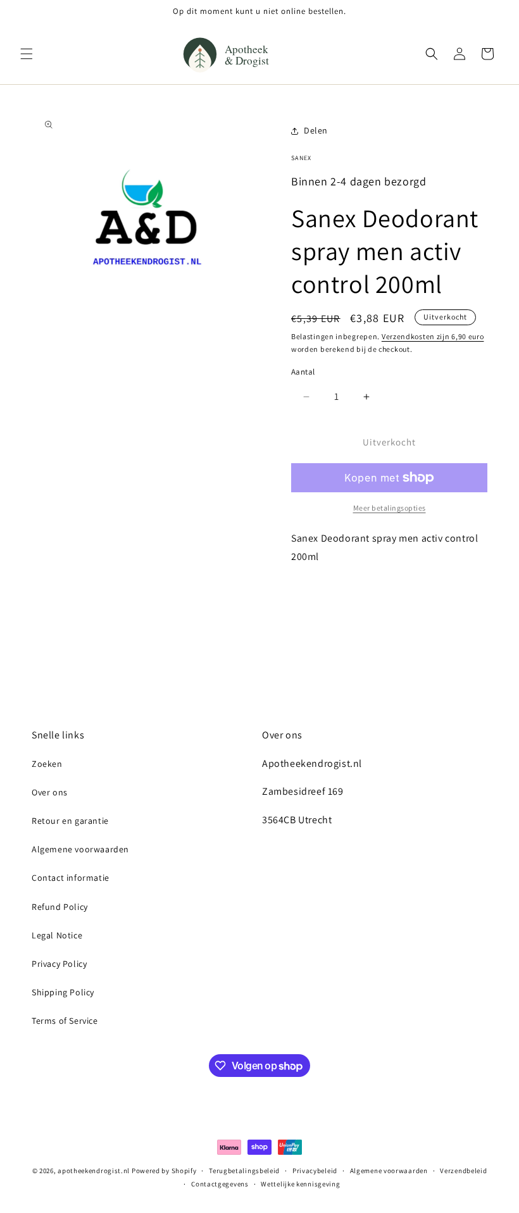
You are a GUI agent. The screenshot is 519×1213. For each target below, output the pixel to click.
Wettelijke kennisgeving (300, 1183)
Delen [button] (316, 130)
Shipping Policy (63, 992)
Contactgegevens (220, 1183)
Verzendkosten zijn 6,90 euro (433, 336)
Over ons (50, 792)
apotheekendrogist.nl (94, 1170)
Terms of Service (65, 1020)
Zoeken (47, 763)
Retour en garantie (70, 820)
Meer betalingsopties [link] (389, 508)
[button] (27, 54)
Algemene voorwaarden (80, 849)
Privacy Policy (59, 963)
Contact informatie (70, 877)
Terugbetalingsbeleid (244, 1170)
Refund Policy (60, 906)
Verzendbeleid (463, 1170)
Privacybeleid (314, 1170)
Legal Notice (57, 935)
